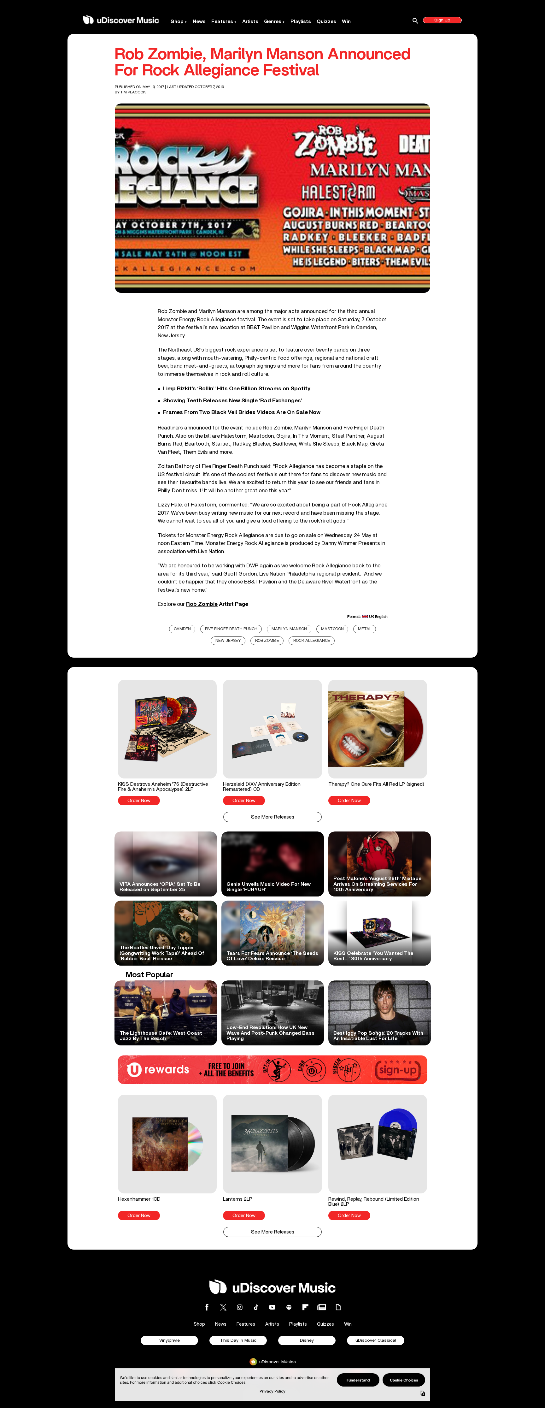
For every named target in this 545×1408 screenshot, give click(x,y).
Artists (250, 21)
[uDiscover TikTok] (256, 1307)
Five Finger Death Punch (231, 629)
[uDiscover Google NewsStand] (321, 1307)
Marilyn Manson (289, 629)
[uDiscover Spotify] (288, 1307)
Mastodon (332, 629)
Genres (272, 21)
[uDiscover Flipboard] (305, 1307)
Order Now (138, 800)
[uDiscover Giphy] (338, 1307)
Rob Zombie (202, 604)
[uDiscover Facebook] (206, 1307)
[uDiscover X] (223, 1307)
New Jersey (228, 641)
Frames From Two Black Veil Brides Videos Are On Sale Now (241, 412)
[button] (167, 742)
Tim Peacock (133, 92)
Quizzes (326, 21)
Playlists (300, 21)
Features (222, 21)
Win (346, 21)
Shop (177, 21)
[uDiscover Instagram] (239, 1307)
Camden (182, 629)
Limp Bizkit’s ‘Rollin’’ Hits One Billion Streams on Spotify (236, 389)
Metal (365, 629)
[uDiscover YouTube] (272, 1307)
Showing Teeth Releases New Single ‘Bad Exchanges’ (232, 401)
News (199, 21)
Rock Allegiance (311, 641)
